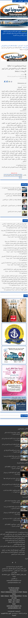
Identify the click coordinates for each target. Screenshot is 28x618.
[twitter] (12, 562)
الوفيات (25, 220)
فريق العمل (20, 1)
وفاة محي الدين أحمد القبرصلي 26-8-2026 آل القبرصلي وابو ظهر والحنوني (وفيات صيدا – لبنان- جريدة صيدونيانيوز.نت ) (14, 258)
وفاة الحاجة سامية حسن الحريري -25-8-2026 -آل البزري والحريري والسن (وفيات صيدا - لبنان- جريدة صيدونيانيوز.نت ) (14, 264)
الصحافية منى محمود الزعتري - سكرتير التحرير (11, 205)
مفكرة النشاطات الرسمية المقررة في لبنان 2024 (13, 176)
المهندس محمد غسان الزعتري (14, 211)
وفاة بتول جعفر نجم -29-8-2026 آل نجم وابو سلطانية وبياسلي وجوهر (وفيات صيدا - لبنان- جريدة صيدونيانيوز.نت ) (15, 237)
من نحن (25, 1)
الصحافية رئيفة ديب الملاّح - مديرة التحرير (11, 200)
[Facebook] (15, 562)
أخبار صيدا (24, 31)
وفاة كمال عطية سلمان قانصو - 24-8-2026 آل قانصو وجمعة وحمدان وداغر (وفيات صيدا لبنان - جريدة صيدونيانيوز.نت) (15, 271)
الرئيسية (26, 46)
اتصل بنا (14, 1)
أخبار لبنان (20, 46)
